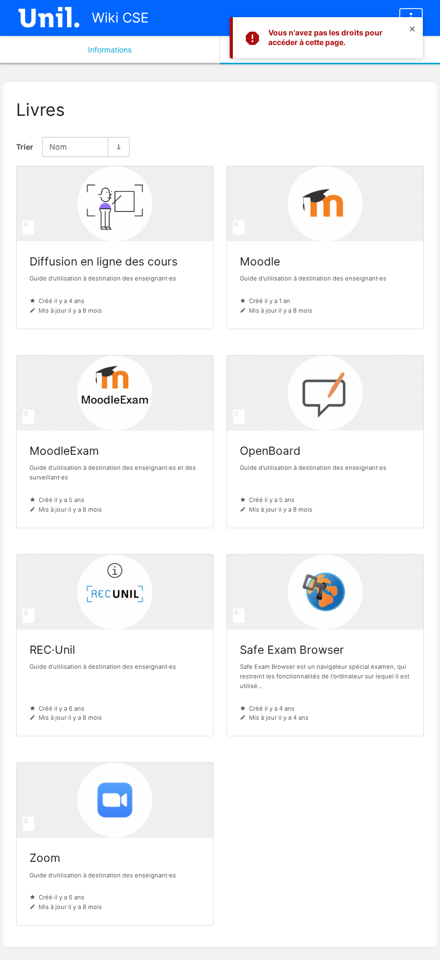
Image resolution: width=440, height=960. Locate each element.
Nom (58, 146)
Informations (109, 49)
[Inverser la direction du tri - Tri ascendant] (118, 147)
